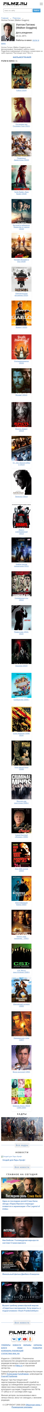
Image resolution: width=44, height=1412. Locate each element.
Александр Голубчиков (18, 1374)
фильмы (27, 1345)
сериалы (38, 1345)
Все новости (22, 1167)
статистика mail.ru (10, 1354)
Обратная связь (33, 1405)
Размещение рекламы (22, 1407)
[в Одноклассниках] (30, 1339)
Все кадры (22, 1145)
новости (17, 1345)
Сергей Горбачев (9, 1376)
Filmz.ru (18, 1366)
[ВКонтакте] (14, 1339)
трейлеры (5, 1345)
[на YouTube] (25, 1339)
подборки (37, 1348)
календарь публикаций (12, 1351)
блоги (4, 1348)
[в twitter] (19, 1339)
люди (19, 1348)
